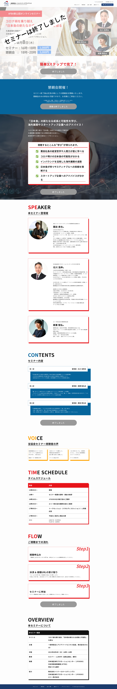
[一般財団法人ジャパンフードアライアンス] (18, 3)
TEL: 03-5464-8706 (99, 1)
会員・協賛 (49, 686)
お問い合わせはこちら (108, 4)
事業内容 (42, 686)
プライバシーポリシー (66, 686)
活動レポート (56, 686)
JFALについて (35, 686)
